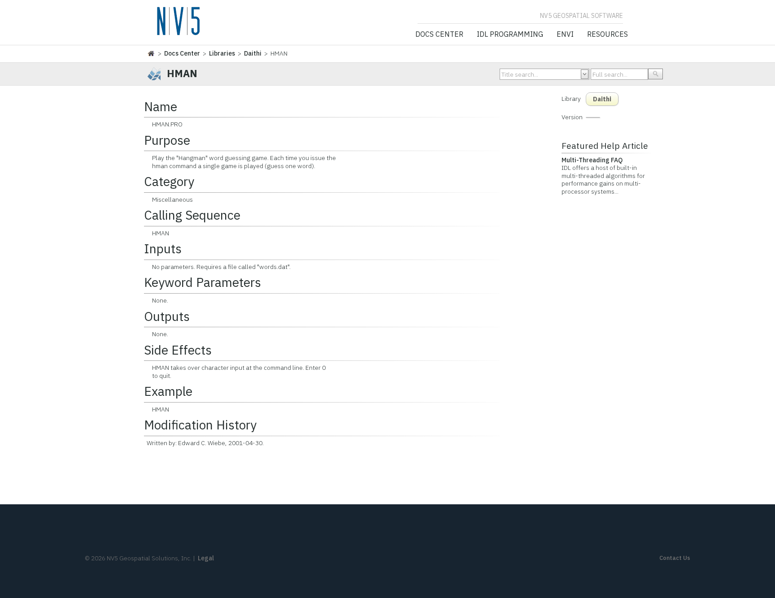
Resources (607, 34)
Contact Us (674, 558)
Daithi (252, 53)
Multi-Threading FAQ (592, 160)
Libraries (222, 53)
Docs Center (439, 34)
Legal (206, 558)
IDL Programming (510, 34)
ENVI (565, 34)
